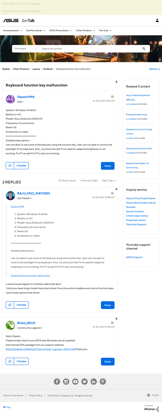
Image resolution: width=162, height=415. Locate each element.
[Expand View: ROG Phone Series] (70, 30)
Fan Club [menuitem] (103, 30)
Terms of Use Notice (13, 395)
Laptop (36, 69)
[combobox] (94, 49)
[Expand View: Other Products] (94, 30)
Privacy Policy (35, 395)
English (6, 69)
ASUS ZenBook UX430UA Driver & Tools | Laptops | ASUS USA (41, 349)
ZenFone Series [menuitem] (34, 30)
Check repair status (137, 215)
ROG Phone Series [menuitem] (59, 30)
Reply (107, 166)
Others (131, 138)
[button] (10, 165)
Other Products (21, 69)
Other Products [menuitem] (84, 30)
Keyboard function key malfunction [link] (73, 69)
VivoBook (132, 104)
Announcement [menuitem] (11, 30)
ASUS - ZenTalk (19, 20)
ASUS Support (134, 257)
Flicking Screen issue (136, 114)
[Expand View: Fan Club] (110, 30)
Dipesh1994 (17, 206)
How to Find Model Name (140, 198)
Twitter (84, 378)
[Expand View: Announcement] (21, 30)
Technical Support (136, 224)
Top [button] (8, 407)
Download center (136, 220)
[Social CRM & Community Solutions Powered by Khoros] (152, 408)
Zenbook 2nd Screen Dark (139, 148)
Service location (135, 211)
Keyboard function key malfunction (30, 275)
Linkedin (93, 378)
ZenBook (48, 69)
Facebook (57, 378)
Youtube (75, 378)
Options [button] (153, 69)
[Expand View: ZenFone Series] (44, 30)
